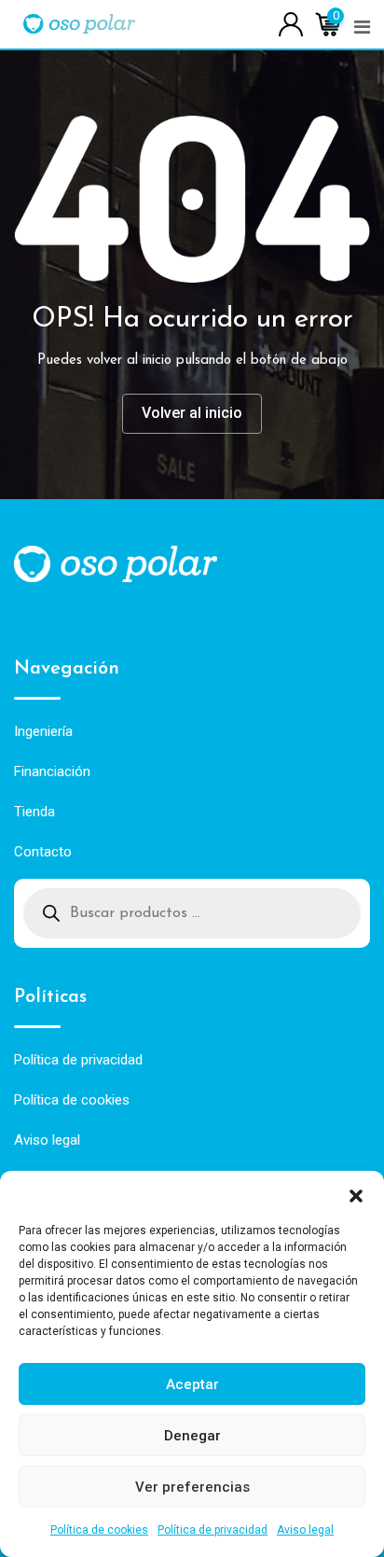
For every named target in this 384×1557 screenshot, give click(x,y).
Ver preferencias (192, 1487)
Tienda (34, 811)
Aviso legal (305, 1529)
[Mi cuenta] (291, 23)
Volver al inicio (192, 413)
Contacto (43, 851)
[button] (356, 1194)
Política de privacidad (212, 1529)
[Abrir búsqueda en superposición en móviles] (192, 913)
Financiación (52, 771)
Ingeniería (43, 731)
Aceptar (192, 1384)
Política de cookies (99, 1529)
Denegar (192, 1435)
